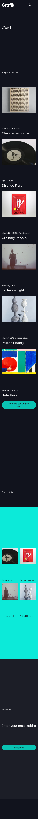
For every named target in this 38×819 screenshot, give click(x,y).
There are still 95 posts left (19, 405)
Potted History (13, 343)
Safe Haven (11, 395)
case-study (23, 338)
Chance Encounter (16, 133)
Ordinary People (14, 238)
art (18, 128)
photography (25, 233)
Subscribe (19, 747)
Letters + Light (13, 290)
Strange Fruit (12, 185)
